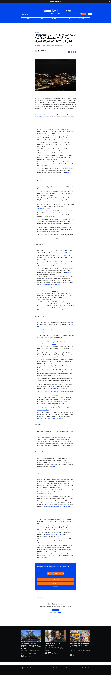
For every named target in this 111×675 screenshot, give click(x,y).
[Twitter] (24, 14)
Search (70, 20)
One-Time (61, 573)
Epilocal (88, 667)
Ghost (84, 667)
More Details (55, 586)
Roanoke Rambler (42, 50)
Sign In (89, 13)
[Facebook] (22, 14)
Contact (68, 18)
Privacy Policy (58, 667)
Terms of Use (52, 667)
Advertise (81, 18)
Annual (55, 573)
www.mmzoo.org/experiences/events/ (57, 202)
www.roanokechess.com (50, 159)
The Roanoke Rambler (24, 667)
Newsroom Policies (65, 667)
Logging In (57, 20)
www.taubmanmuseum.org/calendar (55, 151)
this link (62, 133)
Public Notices (42, 20)
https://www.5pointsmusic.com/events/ (49, 284)
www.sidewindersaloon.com (44, 208)
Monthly (50, 573)
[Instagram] (25, 14)
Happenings (37, 32)
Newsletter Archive (45, 667)
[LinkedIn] (27, 14)
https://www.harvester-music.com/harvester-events (49, 309)
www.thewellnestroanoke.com (58, 140)
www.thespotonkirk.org (53, 231)
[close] (110, 1)
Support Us (54, 18)
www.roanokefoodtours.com (52, 265)
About (41, 18)
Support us (83, 13)
